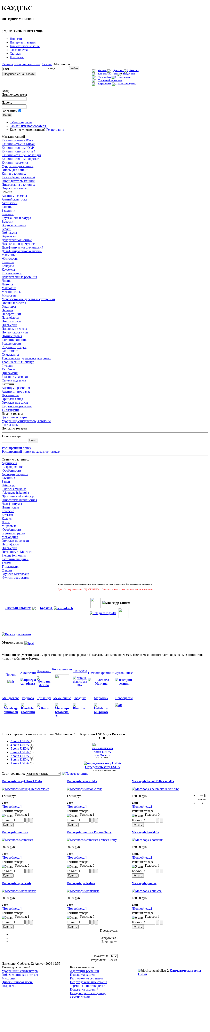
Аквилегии (9, 203)
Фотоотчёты (105, 77)
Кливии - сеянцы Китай (18, 151)
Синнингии (10, 351)
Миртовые (9, 295)
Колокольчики (12, 273)
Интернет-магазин (27, 64)
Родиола (28, 698)
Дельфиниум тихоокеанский (22, 251)
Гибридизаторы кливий (18, 181)
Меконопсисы (11, 291)
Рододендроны (12, 343)
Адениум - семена (14, 195)
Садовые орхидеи (14, 347)
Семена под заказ (14, 380)
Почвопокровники (15, 332)
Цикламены (10, 373)
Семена (47, 64)
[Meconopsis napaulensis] (19, 891)
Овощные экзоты (14, 303)
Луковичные (10, 395)
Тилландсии (10, 410)
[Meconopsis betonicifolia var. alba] (155, 789)
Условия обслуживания (110, 80)
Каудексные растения (17, 406)
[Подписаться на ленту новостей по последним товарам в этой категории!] (29, 642)
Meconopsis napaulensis (16, 883)
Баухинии (8, 210)
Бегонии (8, 214)
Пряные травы (12, 336)
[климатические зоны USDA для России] (102, 749)
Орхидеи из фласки (15, 540)
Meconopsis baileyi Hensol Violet (22, 781)
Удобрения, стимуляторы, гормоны (26, 421)
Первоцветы (124, 698)
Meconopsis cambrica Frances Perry (89, 832)
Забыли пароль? (21, 122)
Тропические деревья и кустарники (26, 358)
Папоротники (11, 314)
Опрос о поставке (14, 188)
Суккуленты (10, 354)
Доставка (118, 70)
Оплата (102, 70)
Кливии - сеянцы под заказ (20, 158)
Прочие (11, 674)
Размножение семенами (86, 978)
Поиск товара (11, 436)
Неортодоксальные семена (88, 982)
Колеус (6, 518)
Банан (6, 481)
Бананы (7, 206)
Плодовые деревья (14, 328)
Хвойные (8, 369)
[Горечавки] (44, 681)
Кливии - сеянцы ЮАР (18, 147)
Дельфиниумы (12, 503)
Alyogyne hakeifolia (15, 492)
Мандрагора (10, 698)
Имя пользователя (14, 94)
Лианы (6, 280)
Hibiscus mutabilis (14, 489)
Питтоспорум (11, 321)
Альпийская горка (14, 199)
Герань (6, 229)
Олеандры (9, 306)
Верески (7, 221)
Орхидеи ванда (12, 399)
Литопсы (8, 284)
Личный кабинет (18, 608)
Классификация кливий (18, 177)
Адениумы (9, 463)
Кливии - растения (15, 162)
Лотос (6, 522)
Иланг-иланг (11, 507)
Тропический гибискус (18, 362)
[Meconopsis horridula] (147, 840)
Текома (6, 563)
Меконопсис (62, 698)
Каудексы (8, 269)
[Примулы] (80, 681)
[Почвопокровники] (101, 681)
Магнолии (9, 288)
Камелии (8, 262)
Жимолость (10, 258)
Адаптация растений (84, 971)
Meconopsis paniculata (81, 883)
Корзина (46, 608)
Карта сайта (104, 83)
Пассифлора (10, 317)
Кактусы (8, 266)
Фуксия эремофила (15, 577)
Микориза (9, 978)
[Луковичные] (124, 681)
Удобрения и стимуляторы (20, 971)
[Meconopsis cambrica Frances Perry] (92, 840)
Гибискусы (9, 232)
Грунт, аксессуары (14, 417)
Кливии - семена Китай (18, 144)
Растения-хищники (15, 339)
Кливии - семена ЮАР (17, 140)
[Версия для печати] (16, 633)
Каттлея (7, 515)
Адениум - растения (16, 387)
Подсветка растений (84, 974)
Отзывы (134, 70)
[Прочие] (10, 681)
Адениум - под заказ (16, 391)
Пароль (7, 102)
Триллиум (44, 698)
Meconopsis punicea (144, 883)
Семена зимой (80, 997)
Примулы (80, 671)
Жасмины (8, 255)
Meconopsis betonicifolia (82, 781)
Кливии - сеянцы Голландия (21, 155)
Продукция (129, 74)
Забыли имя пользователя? (28, 126)
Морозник (101, 698)
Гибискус (8, 485)
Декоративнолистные (17, 240)
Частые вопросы (127, 83)
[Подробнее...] (12, 806)
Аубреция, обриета (15, 474)
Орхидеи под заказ (15, 402)
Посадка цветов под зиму (88, 993)
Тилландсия (10, 566)
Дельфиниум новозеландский (22, 247)
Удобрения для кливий (17, 166)
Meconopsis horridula (145, 832)
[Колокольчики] (62, 681)
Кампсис (8, 511)
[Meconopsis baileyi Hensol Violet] (25, 789)
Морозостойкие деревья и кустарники (28, 299)
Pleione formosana (14, 555)
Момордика (10, 537)
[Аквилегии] (28, 683)
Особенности (11, 470)
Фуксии (7, 365)
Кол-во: (7, 820)
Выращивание (12, 466)
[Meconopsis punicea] (147, 891)
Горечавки (9, 236)
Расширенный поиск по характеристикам (31, 451)
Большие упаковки (15, 376)
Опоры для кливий (15, 170)
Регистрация (55, 129)
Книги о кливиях (14, 173)
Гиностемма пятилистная (19, 500)
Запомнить (9, 111)
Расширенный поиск (16, 448)
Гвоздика (80, 698)
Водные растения (14, 225)
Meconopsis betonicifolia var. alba (153, 781)
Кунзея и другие (13, 533)
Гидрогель (9, 985)
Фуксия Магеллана (15, 574)
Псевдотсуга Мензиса (17, 551)
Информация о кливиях (18, 184)
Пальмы (7, 310)
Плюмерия (9, 325)
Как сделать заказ (108, 74)
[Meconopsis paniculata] (83, 891)
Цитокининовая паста (17, 982)
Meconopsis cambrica (15, 832)
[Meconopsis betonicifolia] (84, 789)
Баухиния (8, 478)
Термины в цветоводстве (87, 985)
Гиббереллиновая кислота (20, 974)
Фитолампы (10, 424)
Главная (7, 64)
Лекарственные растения (19, 277)
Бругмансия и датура (16, 218)
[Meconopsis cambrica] (17, 840)
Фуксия (7, 570)
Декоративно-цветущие (18, 243)
